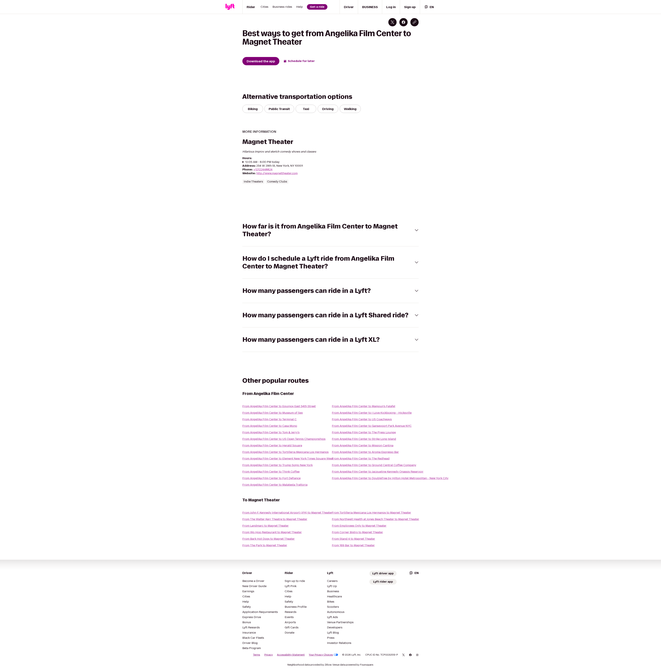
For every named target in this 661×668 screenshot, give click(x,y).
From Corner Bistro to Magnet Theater (357, 532)
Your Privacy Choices (321, 654)
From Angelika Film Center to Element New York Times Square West (287, 459)
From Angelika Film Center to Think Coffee (271, 472)
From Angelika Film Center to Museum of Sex (272, 413)
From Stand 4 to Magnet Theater (353, 539)
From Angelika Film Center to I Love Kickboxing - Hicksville (372, 413)
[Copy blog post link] (414, 22)
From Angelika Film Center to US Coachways (362, 419)
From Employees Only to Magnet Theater (359, 526)
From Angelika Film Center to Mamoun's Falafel (363, 406)
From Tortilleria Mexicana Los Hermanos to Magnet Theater (371, 513)
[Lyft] (229, 6)
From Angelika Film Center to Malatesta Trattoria (274, 485)
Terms (256, 654)
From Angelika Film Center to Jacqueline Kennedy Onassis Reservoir (377, 472)
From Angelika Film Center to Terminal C (269, 419)
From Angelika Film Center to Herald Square (272, 445)
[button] (330, 230)
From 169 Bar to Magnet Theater (353, 545)
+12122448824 (262, 169)
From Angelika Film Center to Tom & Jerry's (271, 432)
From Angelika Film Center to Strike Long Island (364, 439)
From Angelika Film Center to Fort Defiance (271, 478)
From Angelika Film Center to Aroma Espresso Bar (365, 452)
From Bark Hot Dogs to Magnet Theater (268, 539)
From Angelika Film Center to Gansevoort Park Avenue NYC (372, 426)
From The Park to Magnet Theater (264, 545)
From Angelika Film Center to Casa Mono (269, 426)
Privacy (268, 654)
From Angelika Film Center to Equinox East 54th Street (279, 406)
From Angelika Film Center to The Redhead (361, 459)
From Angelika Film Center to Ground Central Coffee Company (374, 465)
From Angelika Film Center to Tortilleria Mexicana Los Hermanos (285, 452)
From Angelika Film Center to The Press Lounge (364, 432)
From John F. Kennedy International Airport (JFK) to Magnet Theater (287, 513)
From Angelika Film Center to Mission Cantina (362, 445)
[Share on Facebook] (403, 22)
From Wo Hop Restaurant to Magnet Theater (272, 532)
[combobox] (429, 7)
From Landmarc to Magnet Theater (265, 526)
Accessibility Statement (291, 654)
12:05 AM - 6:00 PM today (262, 162)
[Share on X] (392, 22)
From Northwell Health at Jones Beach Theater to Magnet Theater (375, 519)
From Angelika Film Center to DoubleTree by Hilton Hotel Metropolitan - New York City (390, 478)
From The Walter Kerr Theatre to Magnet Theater (274, 519)
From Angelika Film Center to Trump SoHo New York (277, 465)
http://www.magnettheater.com (277, 173)
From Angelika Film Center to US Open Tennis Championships (284, 439)
